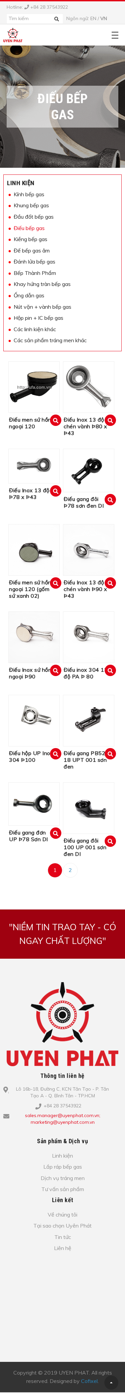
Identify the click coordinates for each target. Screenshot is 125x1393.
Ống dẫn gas (29, 295)
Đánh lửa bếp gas (34, 261)
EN (93, 18)
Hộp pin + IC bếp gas (38, 317)
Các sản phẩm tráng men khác (50, 340)
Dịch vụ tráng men (63, 1178)
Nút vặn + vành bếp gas (42, 306)
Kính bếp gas (29, 194)
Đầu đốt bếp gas (34, 216)
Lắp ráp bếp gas (62, 1166)
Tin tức (62, 1237)
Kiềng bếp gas (30, 239)
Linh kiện (21, 183)
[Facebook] (66, 1132)
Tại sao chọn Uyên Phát (62, 1225)
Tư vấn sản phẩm (62, 1189)
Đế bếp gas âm (32, 250)
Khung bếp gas (31, 205)
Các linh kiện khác (35, 329)
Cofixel (89, 1381)
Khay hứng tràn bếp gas (42, 284)
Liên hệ (62, 1248)
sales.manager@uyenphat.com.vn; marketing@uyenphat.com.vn (62, 1118)
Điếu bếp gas (29, 228)
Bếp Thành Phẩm (35, 273)
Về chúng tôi (62, 1214)
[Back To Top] (111, 1383)
